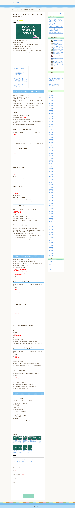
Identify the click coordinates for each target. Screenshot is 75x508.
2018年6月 (51, 250)
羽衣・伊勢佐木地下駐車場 (19, 80)
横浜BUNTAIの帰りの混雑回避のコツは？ (20, 68)
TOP (15, 9)
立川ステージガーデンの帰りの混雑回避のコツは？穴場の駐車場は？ (20, 451)
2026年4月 (51, 100)
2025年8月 (51, 113)
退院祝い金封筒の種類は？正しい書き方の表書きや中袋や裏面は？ (58, 56)
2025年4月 (51, 119)
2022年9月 (51, 168)
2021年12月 (51, 182)
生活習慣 (21, 20)
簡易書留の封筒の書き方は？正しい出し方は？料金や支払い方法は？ (58, 44)
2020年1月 (51, 219)
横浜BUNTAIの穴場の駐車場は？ (19, 78)
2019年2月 (51, 237)
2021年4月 (51, 195)
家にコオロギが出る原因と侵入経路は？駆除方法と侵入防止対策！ (58, 47)
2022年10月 (51, 166)
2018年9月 (51, 245)
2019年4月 (51, 234)
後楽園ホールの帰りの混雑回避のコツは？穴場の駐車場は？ (20, 441)
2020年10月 (51, 205)
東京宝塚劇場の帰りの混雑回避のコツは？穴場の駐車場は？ (25, 451)
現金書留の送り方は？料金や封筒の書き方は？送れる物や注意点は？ (58, 50)
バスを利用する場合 (18, 74)
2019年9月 (51, 226)
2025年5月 (51, 118)
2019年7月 (51, 229)
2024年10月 (51, 129)
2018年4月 (51, 253)
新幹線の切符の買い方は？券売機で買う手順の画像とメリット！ (58, 59)
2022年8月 (51, 169)
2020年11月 (51, 203)
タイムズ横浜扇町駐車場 (19, 84)
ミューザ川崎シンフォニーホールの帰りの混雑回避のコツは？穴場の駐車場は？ (39, 442)
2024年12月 (51, 126)
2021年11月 (51, 184)
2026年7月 (51, 95)
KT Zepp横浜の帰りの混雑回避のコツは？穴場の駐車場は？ (23, 461)
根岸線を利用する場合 (18, 73)
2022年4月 (51, 176)
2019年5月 (51, 232)
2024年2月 (51, 142)
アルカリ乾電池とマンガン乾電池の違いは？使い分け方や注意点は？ (58, 64)
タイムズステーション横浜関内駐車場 (21, 79)
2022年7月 (51, 171)
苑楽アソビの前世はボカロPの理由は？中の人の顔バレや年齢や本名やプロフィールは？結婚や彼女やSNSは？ (56, 29)
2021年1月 (51, 200)
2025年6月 (51, 116)
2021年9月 (51, 187)
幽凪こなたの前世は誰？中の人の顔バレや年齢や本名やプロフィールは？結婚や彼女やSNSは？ (56, 33)
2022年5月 (51, 174)
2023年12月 (51, 145)
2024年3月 (51, 140)
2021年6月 (51, 192)
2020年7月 (51, 210)
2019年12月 (51, 221)
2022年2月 (51, 179)
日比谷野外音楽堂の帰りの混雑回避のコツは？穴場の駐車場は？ (32, 459)
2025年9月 (51, 111)
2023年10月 (51, 147)
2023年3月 (51, 158)
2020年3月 (51, 216)
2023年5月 (51, 155)
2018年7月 (51, 248)
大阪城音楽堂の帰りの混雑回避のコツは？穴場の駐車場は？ (25, 441)
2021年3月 (51, 197)
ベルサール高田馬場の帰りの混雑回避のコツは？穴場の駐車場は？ (30, 441)
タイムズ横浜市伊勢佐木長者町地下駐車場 (21, 81)
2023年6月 (51, 153)
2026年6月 (51, 97)
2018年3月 (51, 255)
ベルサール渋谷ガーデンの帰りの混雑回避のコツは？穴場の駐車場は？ (15, 451)
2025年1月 (51, 124)
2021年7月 (51, 190)
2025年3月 (51, 121)
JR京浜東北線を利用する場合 (19, 72)
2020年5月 (51, 213)
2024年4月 (51, 139)
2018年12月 (51, 240)
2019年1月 (51, 239)
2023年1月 (51, 161)
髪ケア (50, 269)
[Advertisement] (28, 59)
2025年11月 (51, 108)
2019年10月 (51, 224)
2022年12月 (51, 163)
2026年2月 (51, 103)
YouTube (50, 261)
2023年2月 (51, 160)
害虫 (50, 264)
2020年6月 (51, 211)
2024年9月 (51, 131)
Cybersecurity (51, 80)
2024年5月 (51, 137)
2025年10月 (51, 110)
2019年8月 (51, 227)
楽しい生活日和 (16, 2)
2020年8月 (51, 208)
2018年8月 (51, 247)
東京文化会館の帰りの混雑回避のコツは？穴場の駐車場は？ (30, 451)
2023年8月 (51, 150)
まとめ (15, 85)
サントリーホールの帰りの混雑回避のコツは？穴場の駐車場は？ (34, 441)
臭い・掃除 (51, 267)
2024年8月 (51, 132)
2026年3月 (51, 102)
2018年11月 (51, 242)
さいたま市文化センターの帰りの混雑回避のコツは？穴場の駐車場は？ (15, 441)
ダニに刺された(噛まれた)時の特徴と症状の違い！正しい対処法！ (58, 68)
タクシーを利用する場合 (19, 75)
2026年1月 (51, 105)
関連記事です (17, 86)
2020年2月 (51, 218)
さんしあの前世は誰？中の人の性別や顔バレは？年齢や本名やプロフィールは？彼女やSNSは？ (56, 23)
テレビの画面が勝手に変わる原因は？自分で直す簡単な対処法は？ (58, 41)
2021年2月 (51, 198)
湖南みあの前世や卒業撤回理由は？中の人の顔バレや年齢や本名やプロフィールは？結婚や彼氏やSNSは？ (56, 20)
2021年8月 (51, 189)
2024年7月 (51, 134)
